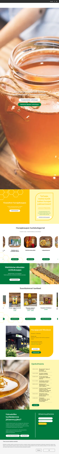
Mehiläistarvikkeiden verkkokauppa (29, 104)
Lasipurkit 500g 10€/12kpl (44, 214)
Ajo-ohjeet (35, 349)
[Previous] (4, 247)
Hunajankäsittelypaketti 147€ (44, 211)
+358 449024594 (34, 343)
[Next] (56, 247)
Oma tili (51, 1)
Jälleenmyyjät (36, 352)
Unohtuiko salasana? (42, 425)
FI (54, 1)
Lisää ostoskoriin (15, 318)
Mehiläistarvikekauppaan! (44, 217)
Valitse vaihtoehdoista (30, 318)
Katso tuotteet (15, 259)
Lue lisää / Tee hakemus (12, 435)
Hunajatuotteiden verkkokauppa (29, 100)
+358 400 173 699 (34, 344)
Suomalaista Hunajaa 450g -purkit (44, 213)
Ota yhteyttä (24, 435)
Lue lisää (36, 405)
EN (56, 1)
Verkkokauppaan (14, 210)
